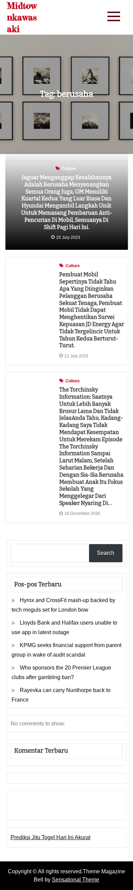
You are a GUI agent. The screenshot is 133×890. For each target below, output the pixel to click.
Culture (69, 169)
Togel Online (64, 810)
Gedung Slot (26, 800)
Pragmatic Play (29, 810)
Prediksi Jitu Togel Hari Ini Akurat (50, 837)
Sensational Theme (75, 880)
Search (105, 553)
